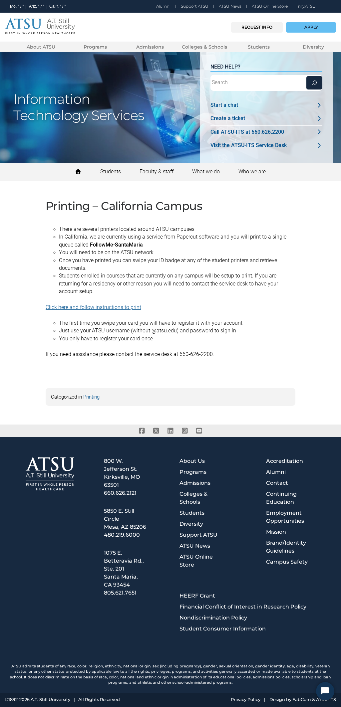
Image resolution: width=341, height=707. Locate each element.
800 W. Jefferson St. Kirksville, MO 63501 (122, 473)
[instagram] (185, 431)
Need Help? (225, 67)
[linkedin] (171, 431)
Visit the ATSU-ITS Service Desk (248, 145)
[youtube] (199, 431)
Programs (95, 47)
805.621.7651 (120, 593)
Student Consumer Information (222, 628)
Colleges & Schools (204, 47)
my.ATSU (307, 6)
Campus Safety (287, 562)
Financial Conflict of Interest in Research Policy (242, 607)
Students (259, 47)
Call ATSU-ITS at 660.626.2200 (247, 132)
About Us (192, 461)
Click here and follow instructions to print (93, 307)
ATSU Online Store (270, 6)
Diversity (313, 47)
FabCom (301, 700)
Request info (256, 27)
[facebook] (142, 431)
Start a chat (224, 105)
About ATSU (41, 47)
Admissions (150, 47)
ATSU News (230, 6)
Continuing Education (281, 498)
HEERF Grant (197, 596)
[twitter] (156, 431)
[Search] (314, 82)
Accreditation (284, 461)
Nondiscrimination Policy (213, 618)
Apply (311, 27)
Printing (91, 397)
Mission (276, 532)
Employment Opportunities (285, 517)
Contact (277, 483)
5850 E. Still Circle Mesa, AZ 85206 (125, 519)
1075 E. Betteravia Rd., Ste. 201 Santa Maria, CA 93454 (124, 569)
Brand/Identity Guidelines (286, 547)
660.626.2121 (120, 493)
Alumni (163, 6)
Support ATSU (194, 6)
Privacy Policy (245, 700)
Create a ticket (227, 118)
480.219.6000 (122, 535)
